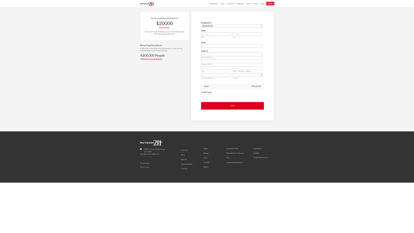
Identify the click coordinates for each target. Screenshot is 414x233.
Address (204, 51)
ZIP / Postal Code (207, 78)
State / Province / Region (242, 71)
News (248, 4)
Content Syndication (234, 162)
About (255, 4)
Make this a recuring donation (151, 59)
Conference (213, 4)
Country (236, 78)
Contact (184, 169)
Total (206, 86)
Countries (230, 4)
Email (203, 42)
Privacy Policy (145, 163)
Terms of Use (144, 167)
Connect (184, 150)
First (203, 37)
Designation (206, 23)
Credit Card (207, 92)
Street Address (206, 57)
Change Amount (164, 27)
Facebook (257, 148)
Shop (262, 4)
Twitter (256, 153)
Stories (184, 159)
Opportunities (186, 164)
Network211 (147, 4)
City (202, 71)
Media (206, 167)
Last (234, 37)
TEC (228, 158)
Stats (222, 4)
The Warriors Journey (235, 153)
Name (203, 30)
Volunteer (240, 4)
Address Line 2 (206, 64)
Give (270, 4)
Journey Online (232, 148)
